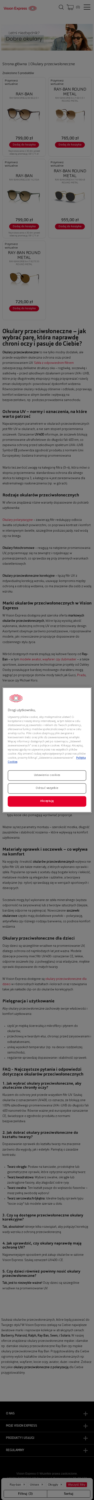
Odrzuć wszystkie (47, 788)
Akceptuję (47, 801)
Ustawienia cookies (47, 775)
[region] (47, 750)
